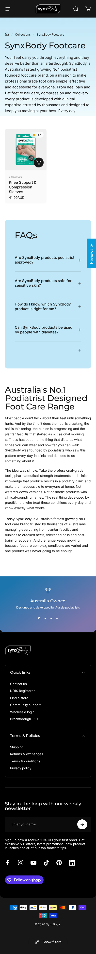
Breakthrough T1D (24, 719)
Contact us (18, 684)
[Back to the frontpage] (7, 34)
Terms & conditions (25, 761)
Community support (25, 705)
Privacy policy (20, 768)
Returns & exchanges (26, 754)
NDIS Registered (22, 691)
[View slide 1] (39, 618)
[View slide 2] (45, 618)
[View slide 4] (57, 618)
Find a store (19, 698)
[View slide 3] (51, 618)
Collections (23, 34)
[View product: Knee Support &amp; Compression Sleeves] (39, 162)
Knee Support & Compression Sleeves (22, 187)
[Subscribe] (82, 824)
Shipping (16, 747)
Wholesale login (22, 712)
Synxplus (16, 176)
